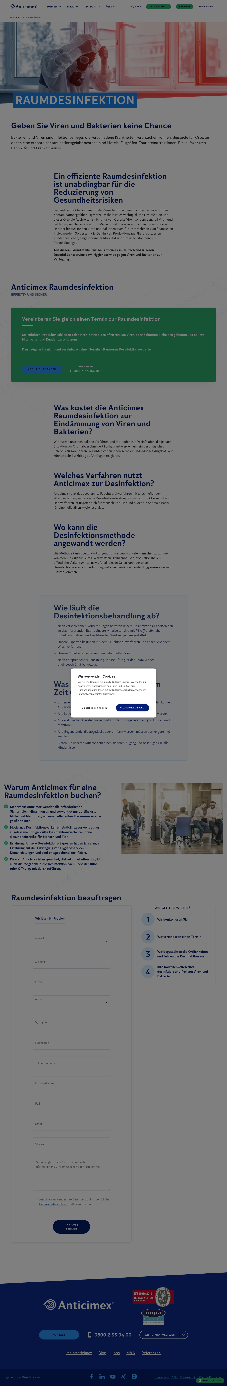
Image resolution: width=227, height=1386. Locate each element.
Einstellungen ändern (94, 708)
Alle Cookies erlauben (132, 708)
